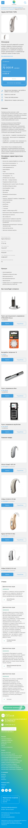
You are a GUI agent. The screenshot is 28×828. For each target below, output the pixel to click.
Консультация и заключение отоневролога (12, 769)
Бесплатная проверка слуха (14, 707)
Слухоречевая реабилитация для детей (11, 757)
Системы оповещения (6, 747)
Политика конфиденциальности (9, 807)
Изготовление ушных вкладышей (9, 759)
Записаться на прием (9, 728)
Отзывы (3, 777)
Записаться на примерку (14, 82)
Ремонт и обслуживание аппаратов (10, 765)
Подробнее (20, 323)
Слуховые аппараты (6, 738)
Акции (3, 787)
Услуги (3, 750)
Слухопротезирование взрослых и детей (11, 755)
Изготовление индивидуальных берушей (11, 760)
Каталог (3, 736)
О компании (4, 772)
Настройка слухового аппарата (9, 764)
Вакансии (3, 776)
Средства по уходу (6, 742)
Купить (14, 78)
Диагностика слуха (6, 752)
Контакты (3, 779)
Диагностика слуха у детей (8, 754)
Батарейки (4, 743)
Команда (3, 774)
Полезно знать (5, 782)
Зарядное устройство (7, 740)
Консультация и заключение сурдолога (11, 767)
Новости (3, 784)
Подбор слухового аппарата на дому (10, 762)
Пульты (3, 745)
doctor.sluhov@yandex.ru (7, 731)
